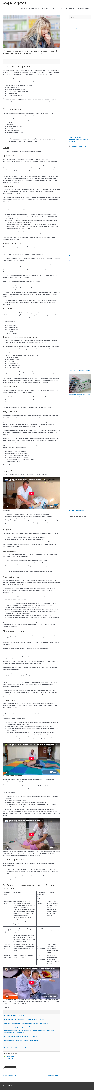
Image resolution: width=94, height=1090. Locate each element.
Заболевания (45, 8)
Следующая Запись (54, 1075)
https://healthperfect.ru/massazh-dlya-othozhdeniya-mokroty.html (21, 1040)
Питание (54, 8)
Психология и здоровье (67, 8)
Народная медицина (83, 8)
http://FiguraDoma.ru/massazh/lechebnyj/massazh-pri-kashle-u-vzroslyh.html (24, 1019)
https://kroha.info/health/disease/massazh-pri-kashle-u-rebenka (20, 1048)
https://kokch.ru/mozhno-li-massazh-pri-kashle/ (16, 1044)
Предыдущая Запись (9, 1075)
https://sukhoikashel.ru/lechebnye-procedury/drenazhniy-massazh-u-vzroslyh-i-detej (26, 1023)
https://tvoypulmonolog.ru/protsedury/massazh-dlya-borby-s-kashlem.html (23, 1027)
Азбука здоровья (14, 3)
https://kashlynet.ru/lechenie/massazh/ (14, 1015)
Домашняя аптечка (34, 8)
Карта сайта (23, 8)
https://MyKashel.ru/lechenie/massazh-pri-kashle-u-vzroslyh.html (21, 1036)
